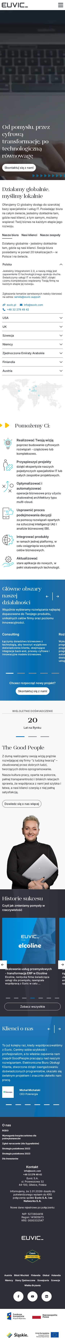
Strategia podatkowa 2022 (16, 1148)
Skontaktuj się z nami (19, 167)
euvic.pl (11, 304)
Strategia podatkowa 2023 (16, 1153)
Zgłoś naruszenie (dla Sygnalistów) (20, 1143)
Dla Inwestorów (10, 1158)
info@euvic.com (33, 304)
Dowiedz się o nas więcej (22, 804)
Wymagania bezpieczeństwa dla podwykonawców (19, 1137)
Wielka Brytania (32, 1285)
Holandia (56, 1275)
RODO (5, 1130)
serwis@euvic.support (27, 296)
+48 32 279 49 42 (18, 309)
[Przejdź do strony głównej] (32, 1238)
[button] (32, 264)
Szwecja (55, 1280)
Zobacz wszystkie (32, 1006)
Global (46, 1275)
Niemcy (9, 1280)
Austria (8, 1275)
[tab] (10, 235)
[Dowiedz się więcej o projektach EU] (16, 1316)
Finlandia (35, 1275)
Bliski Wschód (21, 1275)
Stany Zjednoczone (25, 1280)
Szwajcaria (43, 1280)
